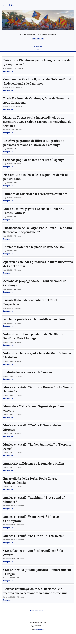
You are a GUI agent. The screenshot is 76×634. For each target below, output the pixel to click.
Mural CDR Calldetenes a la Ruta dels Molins (34, 463)
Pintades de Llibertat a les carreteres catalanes (35, 194)
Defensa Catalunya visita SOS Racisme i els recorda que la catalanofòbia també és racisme (35, 591)
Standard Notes (39, 629)
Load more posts (36, 611)
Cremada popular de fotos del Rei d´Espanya (33, 160)
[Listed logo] (3, 5)
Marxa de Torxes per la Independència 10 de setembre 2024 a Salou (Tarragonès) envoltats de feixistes (37, 122)
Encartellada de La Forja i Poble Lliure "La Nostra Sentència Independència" (37, 230)
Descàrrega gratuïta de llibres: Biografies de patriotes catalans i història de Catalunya (33, 143)
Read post (6, 71)
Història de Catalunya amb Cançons (28, 372)
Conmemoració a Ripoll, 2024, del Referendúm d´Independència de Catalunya (37, 81)
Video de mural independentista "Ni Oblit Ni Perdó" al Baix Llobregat (34, 336)
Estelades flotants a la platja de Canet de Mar (34, 247)
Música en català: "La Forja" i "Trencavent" (34, 536)
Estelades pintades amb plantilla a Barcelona (34, 319)
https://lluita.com (38, 38)
